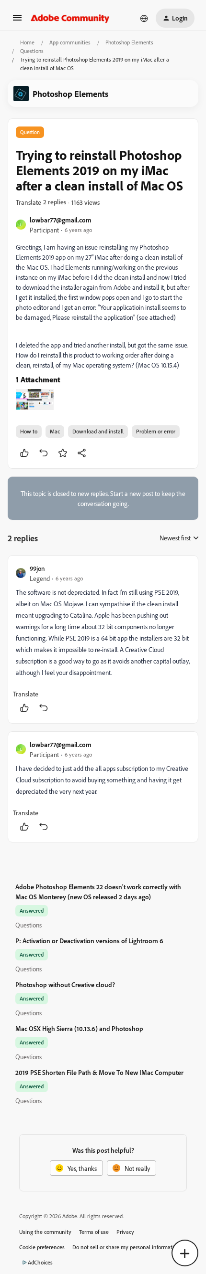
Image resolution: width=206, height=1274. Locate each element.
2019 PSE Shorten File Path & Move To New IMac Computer (99, 1072)
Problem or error (155, 431)
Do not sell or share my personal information (126, 1247)
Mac (55, 431)
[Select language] (144, 18)
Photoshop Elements (129, 42)
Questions (32, 50)
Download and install (98, 431)
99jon (37, 568)
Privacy (125, 1231)
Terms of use (94, 1231)
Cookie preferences (42, 1247)
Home (27, 42)
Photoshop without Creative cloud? (65, 984)
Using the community (45, 1231)
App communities (70, 42)
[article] (103, 639)
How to (28, 431)
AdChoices (40, 1262)
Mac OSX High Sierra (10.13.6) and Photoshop (79, 1028)
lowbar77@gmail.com (61, 220)
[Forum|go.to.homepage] (70, 18)
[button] (17, 21)
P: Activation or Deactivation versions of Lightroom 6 (89, 941)
